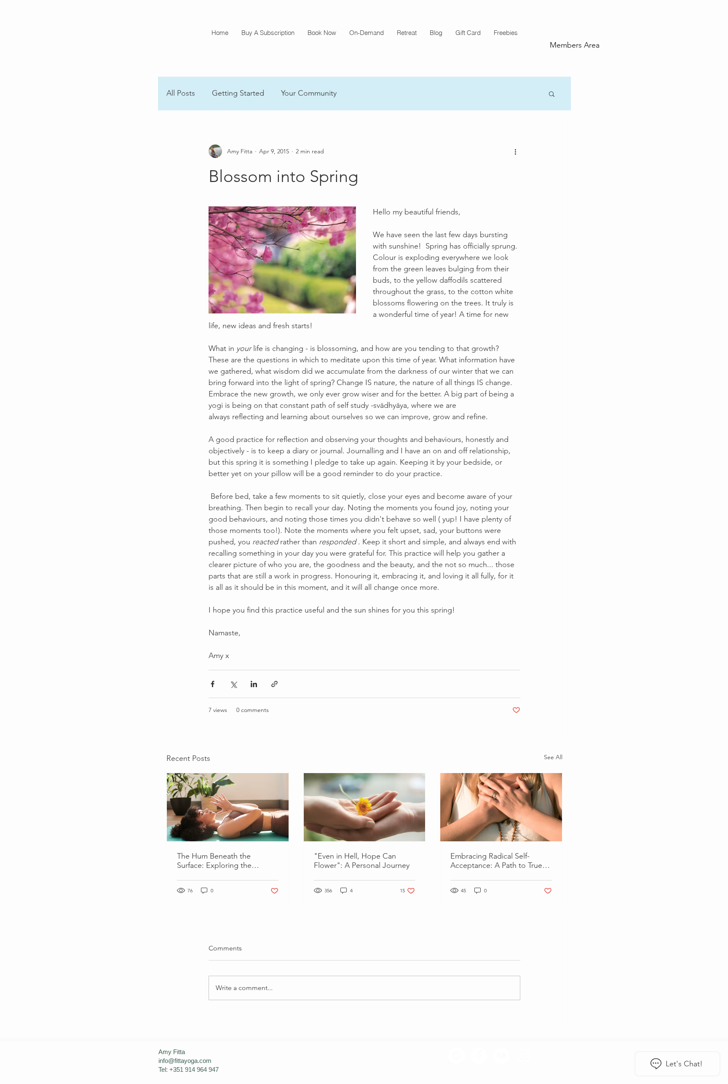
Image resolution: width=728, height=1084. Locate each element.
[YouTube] (501, 1055)
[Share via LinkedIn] (254, 684)
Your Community (309, 93)
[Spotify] (456, 1055)
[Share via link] (274, 684)
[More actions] (515, 151)
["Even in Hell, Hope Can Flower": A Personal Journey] (365, 807)
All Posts (180, 93)
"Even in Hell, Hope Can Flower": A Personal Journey (362, 860)
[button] (322, 33)
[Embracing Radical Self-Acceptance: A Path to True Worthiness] (501, 807)
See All (553, 757)
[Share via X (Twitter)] (233, 684)
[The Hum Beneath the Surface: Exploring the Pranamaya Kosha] (228, 807)
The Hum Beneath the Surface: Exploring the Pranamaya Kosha (214, 860)
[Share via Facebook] (213, 684)
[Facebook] (479, 1055)
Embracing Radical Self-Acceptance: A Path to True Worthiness (496, 860)
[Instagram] (523, 1055)
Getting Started (238, 93)
